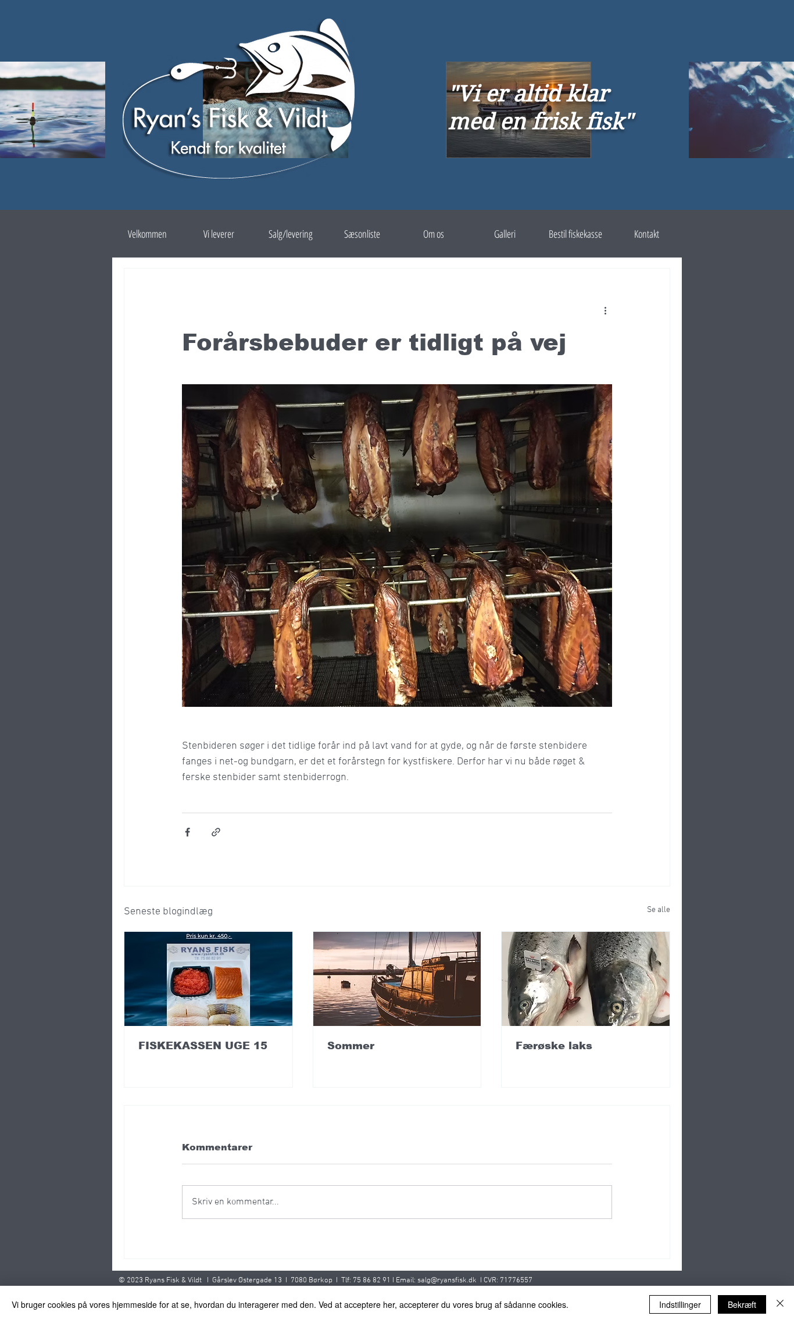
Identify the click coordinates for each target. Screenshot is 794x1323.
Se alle (658, 910)
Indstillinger (680, 1304)
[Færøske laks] (586, 979)
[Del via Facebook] (187, 832)
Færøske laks (554, 1046)
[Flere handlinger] (605, 310)
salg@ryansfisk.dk (447, 1280)
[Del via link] (215, 832)
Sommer (350, 1046)
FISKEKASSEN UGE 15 (202, 1046)
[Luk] (780, 1304)
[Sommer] (397, 979)
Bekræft (742, 1304)
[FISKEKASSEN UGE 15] (208, 979)
